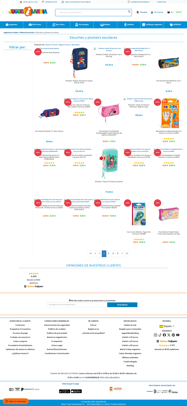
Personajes (83, 25)
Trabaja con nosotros (20, 337)
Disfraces (36, 25)
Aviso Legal (57, 346)
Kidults (107, 25)
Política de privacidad (57, 333)
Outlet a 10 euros (130, 337)
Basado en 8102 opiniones (33, 279)
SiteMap (130, 366)
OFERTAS (177, 25)
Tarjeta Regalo (130, 362)
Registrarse (93, 329)
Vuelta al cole (130, 325)
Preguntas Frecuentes (20, 329)
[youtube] (178, 335)
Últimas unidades (130, 358)
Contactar (20, 325)
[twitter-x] (169, 335)
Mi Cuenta (158, 12)
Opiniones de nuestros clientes (20, 350)
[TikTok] (160, 335)
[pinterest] (173, 335)
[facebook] (165, 335)
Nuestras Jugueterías (57, 337)
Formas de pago (20, 333)
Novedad (75, 45)
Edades (130, 25)
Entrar (93, 325)
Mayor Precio (64, 45)
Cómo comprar (20, 342)
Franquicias (56, 342)
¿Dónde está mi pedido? (93, 333)
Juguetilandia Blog (130, 333)
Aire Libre (59, 25)
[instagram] (156, 335)
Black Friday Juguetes (130, 350)
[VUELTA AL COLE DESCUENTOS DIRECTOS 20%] (108, 113)
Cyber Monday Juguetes (130, 354)
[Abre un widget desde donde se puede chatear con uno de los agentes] (16, 401)
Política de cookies (57, 329)
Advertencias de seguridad (57, 325)
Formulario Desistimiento (20, 346)
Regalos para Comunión (130, 329)
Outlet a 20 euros (130, 342)
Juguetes (13, 25)
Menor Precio (51, 45)
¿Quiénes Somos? (20, 354)
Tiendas (143, 12)
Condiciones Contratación (57, 354)
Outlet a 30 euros (130, 346)
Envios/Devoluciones (57, 350)
